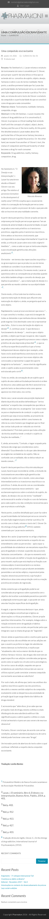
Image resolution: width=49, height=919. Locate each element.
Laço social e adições (9, 888)
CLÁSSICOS (27, 56)
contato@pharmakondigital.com (25, 2)
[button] (46, 16)
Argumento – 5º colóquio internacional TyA (17, 876)
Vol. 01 (35, 56)
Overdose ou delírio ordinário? (13, 879)
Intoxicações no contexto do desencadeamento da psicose (23, 885)
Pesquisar (42, 861)
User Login (24, 5)
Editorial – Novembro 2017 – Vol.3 (14, 882)
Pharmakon (17, 914)
